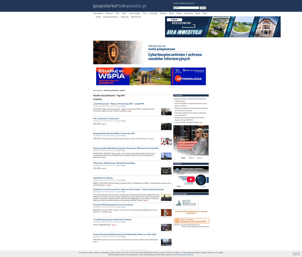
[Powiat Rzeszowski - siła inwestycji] (223, 37)
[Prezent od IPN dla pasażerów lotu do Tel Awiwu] (166, 212)
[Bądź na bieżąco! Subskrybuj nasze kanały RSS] (191, 220)
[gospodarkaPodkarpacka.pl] (119, 6)
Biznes (124, 13)
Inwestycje (109, 13)
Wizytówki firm (136, 17)
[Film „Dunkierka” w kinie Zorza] (166, 126)
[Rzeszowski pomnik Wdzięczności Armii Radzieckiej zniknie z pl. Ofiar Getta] (166, 242)
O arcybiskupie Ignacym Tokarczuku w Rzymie (112, 220)
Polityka (179, 13)
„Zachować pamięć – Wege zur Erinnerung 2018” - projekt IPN (118, 104)
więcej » (129, 111)
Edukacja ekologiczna (110, 17)
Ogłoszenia (124, 17)
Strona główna (98, 13)
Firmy (117, 13)
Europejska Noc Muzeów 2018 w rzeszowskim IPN (114, 133)
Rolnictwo (163, 13)
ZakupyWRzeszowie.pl (182, 211)
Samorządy (153, 13)
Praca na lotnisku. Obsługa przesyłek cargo (188, 122)
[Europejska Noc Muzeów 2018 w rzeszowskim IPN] (166, 141)
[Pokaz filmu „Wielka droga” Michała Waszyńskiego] (166, 171)
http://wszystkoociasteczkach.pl (182, 255)
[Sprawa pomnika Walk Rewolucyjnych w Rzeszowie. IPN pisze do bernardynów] (166, 156)
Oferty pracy (188, 13)
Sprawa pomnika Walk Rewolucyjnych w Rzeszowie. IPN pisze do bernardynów (126, 148)
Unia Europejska (134, 13)
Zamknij (296, 254)
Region (197, 13)
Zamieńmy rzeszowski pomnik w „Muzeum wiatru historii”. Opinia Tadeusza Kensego (128, 189)
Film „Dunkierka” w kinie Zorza (106, 119)
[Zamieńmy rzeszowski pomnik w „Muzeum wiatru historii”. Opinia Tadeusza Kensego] (166, 197)
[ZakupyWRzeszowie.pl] (185, 202)
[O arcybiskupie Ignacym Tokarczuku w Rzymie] (166, 227)
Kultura (98, 17)
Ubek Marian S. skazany (103, 178)
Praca (145, 13)
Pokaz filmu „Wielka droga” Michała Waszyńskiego (114, 163)
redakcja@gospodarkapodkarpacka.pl (198, 226)
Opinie (171, 13)
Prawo (205, 13)
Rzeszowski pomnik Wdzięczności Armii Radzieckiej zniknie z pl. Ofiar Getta (124, 234)
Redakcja (183, 3)
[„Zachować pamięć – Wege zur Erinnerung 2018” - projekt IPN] (166, 111)
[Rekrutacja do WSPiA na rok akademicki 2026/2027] (151, 85)
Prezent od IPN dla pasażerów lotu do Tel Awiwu (113, 205)
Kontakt (176, 3)
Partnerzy (191, 3)
